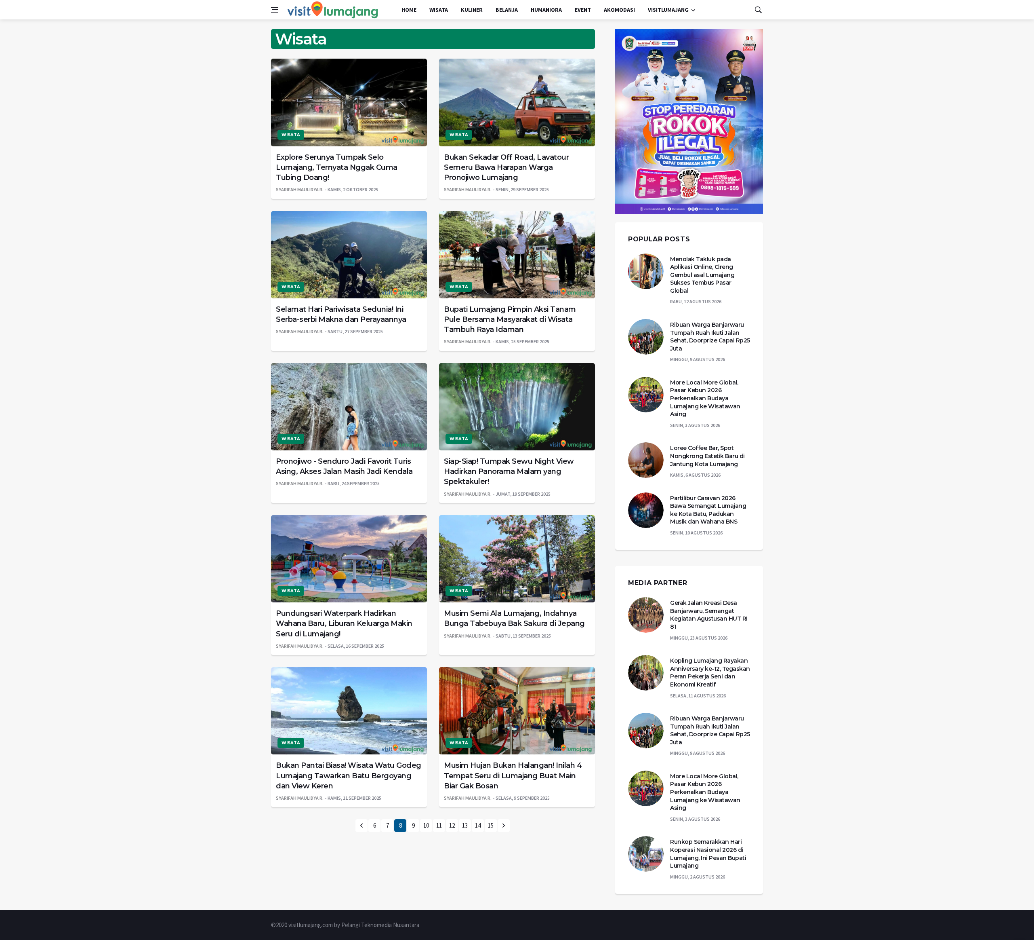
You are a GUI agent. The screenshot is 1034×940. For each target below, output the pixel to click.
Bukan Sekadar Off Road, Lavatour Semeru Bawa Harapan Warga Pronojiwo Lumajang (506, 167)
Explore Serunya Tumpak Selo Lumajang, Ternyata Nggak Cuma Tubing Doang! (336, 167)
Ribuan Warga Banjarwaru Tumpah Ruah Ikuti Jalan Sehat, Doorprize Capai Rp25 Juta (710, 336)
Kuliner (472, 9)
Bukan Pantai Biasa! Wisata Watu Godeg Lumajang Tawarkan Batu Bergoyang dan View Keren (348, 775)
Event (583, 9)
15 (491, 825)
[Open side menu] (274, 10)
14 (478, 825)
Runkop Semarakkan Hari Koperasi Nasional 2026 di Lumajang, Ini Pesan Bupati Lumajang (708, 853)
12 (452, 825)
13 (465, 825)
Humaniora (546, 9)
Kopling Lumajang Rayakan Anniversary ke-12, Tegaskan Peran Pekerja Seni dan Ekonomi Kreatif (710, 672)
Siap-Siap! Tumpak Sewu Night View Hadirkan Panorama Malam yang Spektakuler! (509, 471)
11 (439, 825)
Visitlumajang (668, 9)
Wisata (438, 9)
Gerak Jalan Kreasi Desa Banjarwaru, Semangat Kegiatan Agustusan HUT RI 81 (709, 614)
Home (408, 9)
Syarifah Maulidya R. (300, 189)
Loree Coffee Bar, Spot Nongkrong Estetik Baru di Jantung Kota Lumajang (707, 455)
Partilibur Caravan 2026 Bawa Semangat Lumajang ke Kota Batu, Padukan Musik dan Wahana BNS (708, 510)
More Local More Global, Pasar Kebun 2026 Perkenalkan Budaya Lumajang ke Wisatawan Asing (705, 398)
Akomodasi (619, 9)
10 (426, 825)
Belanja (507, 9)
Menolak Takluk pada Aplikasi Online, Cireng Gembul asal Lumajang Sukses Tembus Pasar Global (702, 275)
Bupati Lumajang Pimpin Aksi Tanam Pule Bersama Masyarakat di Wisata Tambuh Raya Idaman (510, 319)
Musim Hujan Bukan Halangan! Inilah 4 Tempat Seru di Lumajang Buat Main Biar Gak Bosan (513, 775)
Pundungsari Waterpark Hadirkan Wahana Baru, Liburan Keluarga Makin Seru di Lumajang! (344, 623)
